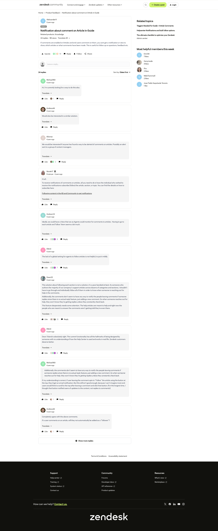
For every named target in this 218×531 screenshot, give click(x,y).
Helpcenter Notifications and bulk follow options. (156, 30)
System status (56, 486)
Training (53, 482)
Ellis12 (49, 249)
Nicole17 (50, 171)
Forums (105, 478)
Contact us (54, 490)
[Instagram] (183, 504)
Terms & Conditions (98, 456)
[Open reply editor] (84, 64)
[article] (84, 90)
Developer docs (108, 482)
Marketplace (160, 482)
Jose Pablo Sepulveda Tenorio (156, 83)
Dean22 (50, 277)
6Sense (50, 137)
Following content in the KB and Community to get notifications (67, 193)
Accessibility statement (117, 456)
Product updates (108, 490)
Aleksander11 (52, 19)
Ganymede (148, 61)
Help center (55, 478)
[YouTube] (179, 504)
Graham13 (51, 214)
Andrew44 (51, 108)
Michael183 (51, 80)
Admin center (142, 38)
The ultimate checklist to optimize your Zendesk (156, 35)
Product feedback (53, 13)
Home (40, 13)
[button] (158, 4)
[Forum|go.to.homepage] (51, 4)
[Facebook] (170, 504)
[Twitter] (165, 504)
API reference (107, 486)
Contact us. (60, 504)
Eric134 (146, 54)
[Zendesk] (109, 519)
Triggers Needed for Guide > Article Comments (155, 26)
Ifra (145, 68)
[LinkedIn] (174, 504)
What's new (159, 478)
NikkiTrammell (149, 76)
